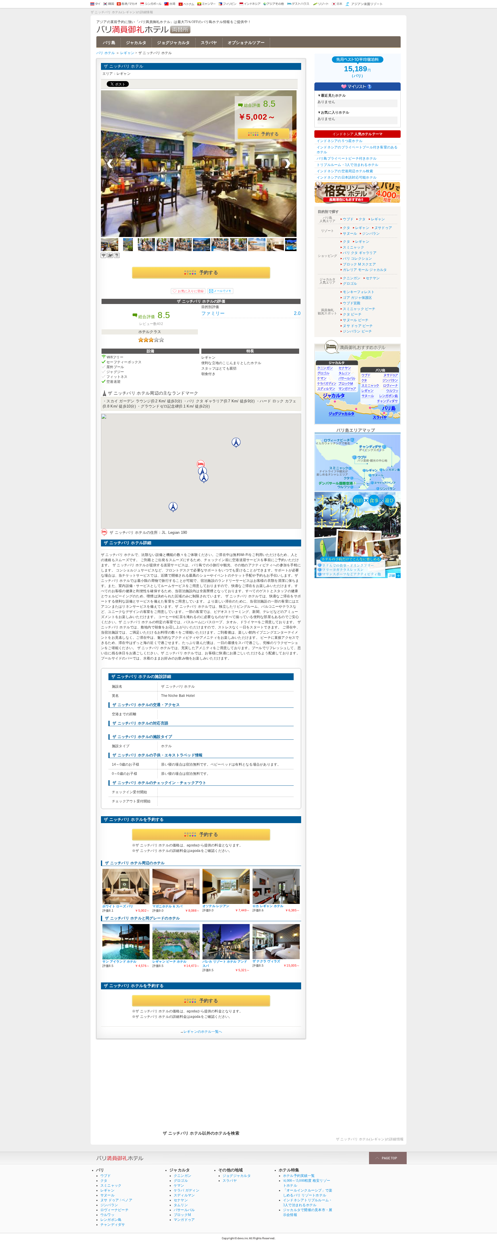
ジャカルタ (136, 43)
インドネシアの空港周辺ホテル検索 (345, 171)
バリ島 (109, 43)
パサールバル (184, 1210)
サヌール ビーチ (355, 320)
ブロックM (182, 1215)
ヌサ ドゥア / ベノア (116, 1200)
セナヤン (373, 278)
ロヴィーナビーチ (114, 1210)
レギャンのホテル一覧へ (202, 1032)
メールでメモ (222, 290)
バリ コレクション (357, 259)
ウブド (348, 219)
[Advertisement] (201, 1082)
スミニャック (353, 247)
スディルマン (184, 1195)
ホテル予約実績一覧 (299, 1176)
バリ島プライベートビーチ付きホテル (346, 158)
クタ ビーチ (352, 314)
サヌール (350, 234)
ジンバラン (371, 234)
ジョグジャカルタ (173, 43)
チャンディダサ (112, 1225)
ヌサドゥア (383, 228)
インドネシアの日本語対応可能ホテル (346, 177)
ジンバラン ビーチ (357, 331)
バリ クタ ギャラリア (359, 253)
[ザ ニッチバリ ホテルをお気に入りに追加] (188, 291)
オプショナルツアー (246, 43)
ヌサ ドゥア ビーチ (358, 326)
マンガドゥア (184, 1220)
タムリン (181, 1205)
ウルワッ (107, 1215)
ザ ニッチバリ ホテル (123, 66)
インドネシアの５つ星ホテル (339, 141)
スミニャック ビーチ (359, 309)
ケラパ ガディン (186, 1190)
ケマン (179, 1185)
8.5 (269, 103)
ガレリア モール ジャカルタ (365, 270)
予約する (270, 133)
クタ (362, 219)
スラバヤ (209, 43)
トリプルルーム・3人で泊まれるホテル (347, 165)
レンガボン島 (110, 1220)
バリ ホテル (105, 53)
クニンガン (351, 278)
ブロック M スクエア (359, 264)
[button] (201, 465)
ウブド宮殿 (351, 303)
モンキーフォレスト (358, 292)
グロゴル (350, 284)
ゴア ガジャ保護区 (357, 298)
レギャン (127, 53)
